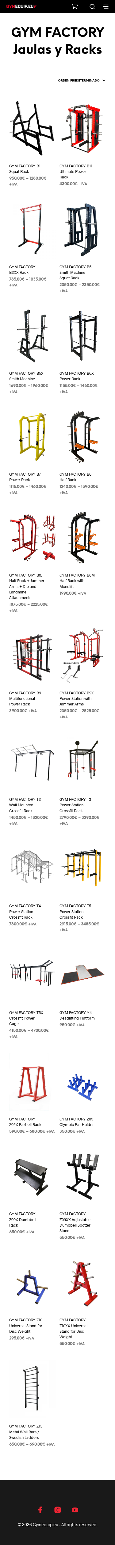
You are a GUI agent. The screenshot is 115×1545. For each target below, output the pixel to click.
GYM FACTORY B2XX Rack (22, 269)
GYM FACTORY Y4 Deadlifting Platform (77, 1015)
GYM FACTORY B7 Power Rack (25, 477)
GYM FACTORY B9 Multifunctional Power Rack (25, 698)
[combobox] (82, 81)
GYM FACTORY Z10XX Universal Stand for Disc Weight (73, 1328)
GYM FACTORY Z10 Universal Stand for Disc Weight (25, 1325)
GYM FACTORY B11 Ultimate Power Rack (75, 171)
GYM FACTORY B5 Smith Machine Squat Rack (75, 272)
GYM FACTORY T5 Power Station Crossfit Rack (75, 911)
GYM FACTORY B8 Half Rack (75, 477)
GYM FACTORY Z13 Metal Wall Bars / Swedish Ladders (25, 1431)
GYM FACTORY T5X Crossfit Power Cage (26, 1018)
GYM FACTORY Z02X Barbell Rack (25, 1121)
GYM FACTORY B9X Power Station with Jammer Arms (76, 698)
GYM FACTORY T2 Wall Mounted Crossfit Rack (25, 805)
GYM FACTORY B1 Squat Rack (24, 168)
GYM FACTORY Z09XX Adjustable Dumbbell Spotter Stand (74, 1222)
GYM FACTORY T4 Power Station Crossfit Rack (25, 911)
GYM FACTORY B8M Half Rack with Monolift (77, 581)
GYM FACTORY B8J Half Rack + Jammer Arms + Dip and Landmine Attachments (26, 586)
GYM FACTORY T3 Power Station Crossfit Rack (75, 805)
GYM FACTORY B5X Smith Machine (26, 376)
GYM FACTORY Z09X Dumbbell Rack (22, 1219)
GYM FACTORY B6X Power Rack (76, 376)
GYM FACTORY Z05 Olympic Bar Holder (76, 1121)
